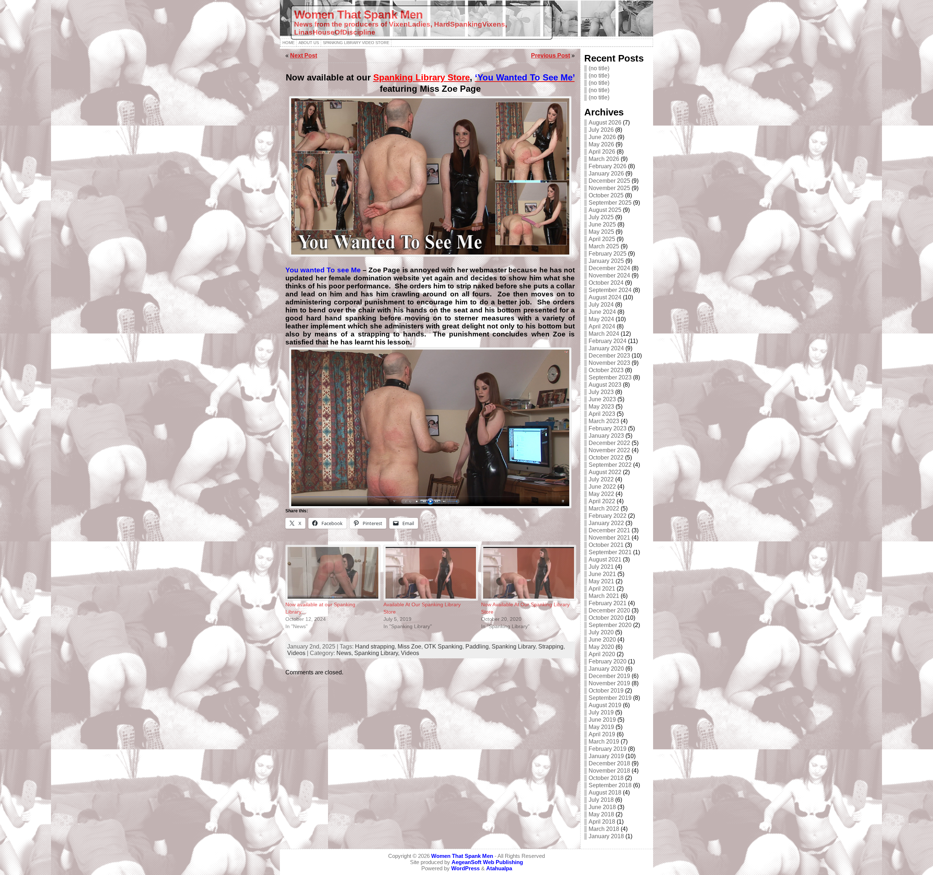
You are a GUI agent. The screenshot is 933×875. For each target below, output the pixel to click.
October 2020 (606, 618)
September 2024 (610, 290)
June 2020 (602, 639)
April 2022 (602, 501)
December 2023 (609, 355)
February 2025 (607, 254)
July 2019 (601, 712)
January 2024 (606, 348)
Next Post (303, 55)
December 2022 (609, 443)
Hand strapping (375, 646)
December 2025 (609, 181)
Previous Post (550, 55)
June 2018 (602, 807)
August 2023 (605, 385)
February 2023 (607, 428)
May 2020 (601, 647)
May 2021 (601, 581)
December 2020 (609, 610)
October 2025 (606, 195)
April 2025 (602, 239)
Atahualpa (499, 868)
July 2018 (601, 800)
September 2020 (610, 625)
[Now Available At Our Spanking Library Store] (526, 573)
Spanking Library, (377, 653)
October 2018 (606, 778)
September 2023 (610, 377)
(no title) (599, 68)
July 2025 (601, 217)
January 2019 (606, 756)
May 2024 (601, 319)
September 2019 (610, 698)
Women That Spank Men (358, 14)
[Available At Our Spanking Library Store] (428, 573)
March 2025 (604, 246)
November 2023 (609, 363)
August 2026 (605, 122)
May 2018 (601, 814)
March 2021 (604, 596)
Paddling (477, 646)
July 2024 (601, 304)
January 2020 (606, 669)
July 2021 (601, 567)
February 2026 (607, 166)
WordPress (465, 868)
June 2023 (602, 399)
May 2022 (601, 494)
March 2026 (604, 159)
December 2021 (609, 530)
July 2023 (601, 392)
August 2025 (605, 210)
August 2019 (605, 705)
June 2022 (602, 487)
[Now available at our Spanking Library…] (330, 573)
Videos (296, 653)
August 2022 (605, 472)
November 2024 (609, 275)
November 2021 (609, 538)
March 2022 (604, 508)
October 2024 (606, 283)
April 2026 (602, 152)
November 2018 (609, 771)
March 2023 (604, 421)
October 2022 (606, 457)
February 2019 (607, 749)
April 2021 (602, 589)
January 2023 (606, 436)
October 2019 (606, 690)
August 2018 (605, 792)
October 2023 (606, 370)
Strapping (550, 646)
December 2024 (609, 268)
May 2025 (601, 232)
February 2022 (607, 516)
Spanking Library (513, 646)
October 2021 (606, 545)
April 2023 (602, 414)
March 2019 (604, 741)
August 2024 (605, 297)
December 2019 (609, 676)
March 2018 (604, 829)
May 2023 (601, 406)
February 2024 (607, 341)
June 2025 (602, 224)
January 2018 (606, 836)
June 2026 (602, 137)
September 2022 (610, 465)
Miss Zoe (409, 646)
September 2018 (610, 785)
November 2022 (609, 450)
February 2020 (607, 661)
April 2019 (602, 734)
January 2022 (606, 523)
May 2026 (601, 144)
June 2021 (602, 574)
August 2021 (605, 559)
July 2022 (601, 479)
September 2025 (610, 203)
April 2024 (602, 326)
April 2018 (602, 822)
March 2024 (604, 334)
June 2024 (602, 312)
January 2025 (606, 261)
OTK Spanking (443, 646)
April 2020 (602, 654)
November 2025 (609, 188)
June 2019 (602, 720)
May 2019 (601, 727)
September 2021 (610, 552)
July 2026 (601, 130)
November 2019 (609, 683)
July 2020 (601, 632)
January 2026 (606, 173)
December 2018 (609, 763)
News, (345, 653)
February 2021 (607, 603)
